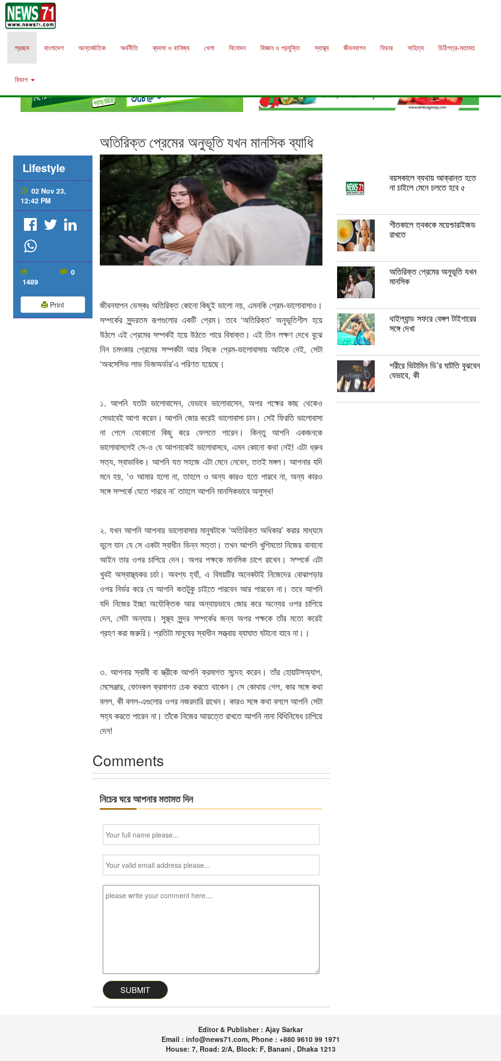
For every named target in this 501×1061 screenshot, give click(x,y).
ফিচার (386, 47)
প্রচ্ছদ (22, 47)
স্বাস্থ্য (322, 47)
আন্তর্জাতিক (92, 47)
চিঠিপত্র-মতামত (456, 47)
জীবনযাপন (354, 47)
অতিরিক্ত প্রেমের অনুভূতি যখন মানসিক (433, 276)
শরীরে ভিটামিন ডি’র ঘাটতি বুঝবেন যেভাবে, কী (434, 369)
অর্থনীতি (129, 47)
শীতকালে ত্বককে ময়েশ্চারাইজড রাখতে (432, 229)
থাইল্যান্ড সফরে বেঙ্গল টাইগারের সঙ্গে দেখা (432, 322)
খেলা (209, 47)
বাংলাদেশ (54, 47)
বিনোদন (237, 47)
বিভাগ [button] (22, 79)
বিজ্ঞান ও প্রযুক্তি (280, 47)
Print (56, 304)
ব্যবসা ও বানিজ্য (171, 47)
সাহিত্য (416, 47)
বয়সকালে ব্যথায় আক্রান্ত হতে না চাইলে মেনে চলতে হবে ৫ (432, 182)
